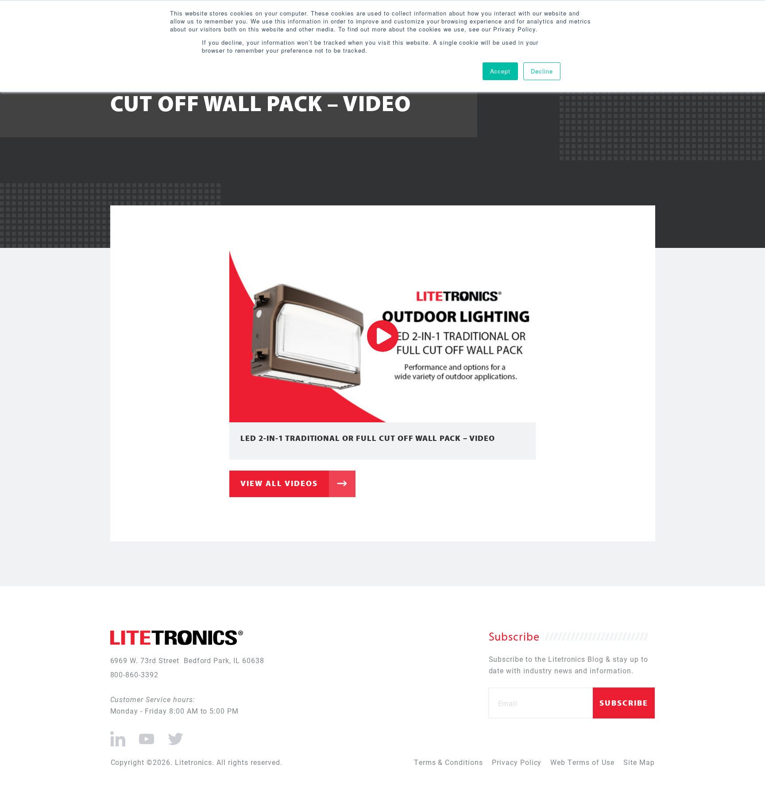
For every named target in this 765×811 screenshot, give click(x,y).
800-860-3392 (134, 674)
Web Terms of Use (582, 762)
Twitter (174, 735)
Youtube (146, 735)
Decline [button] (542, 71)
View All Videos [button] (279, 483)
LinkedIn (118, 735)
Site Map (639, 762)
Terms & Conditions (448, 762)
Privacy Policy (516, 762)
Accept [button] (500, 71)
